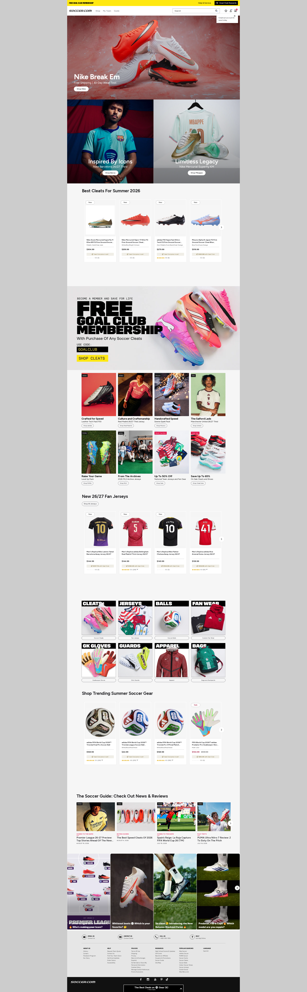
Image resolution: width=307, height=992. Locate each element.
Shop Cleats (153, 328)
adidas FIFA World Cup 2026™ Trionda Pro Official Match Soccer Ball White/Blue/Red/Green (169, 743)
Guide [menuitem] (116, 11)
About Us (86, 948)
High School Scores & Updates (165, 951)
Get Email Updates (113, 958)
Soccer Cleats (98, 638)
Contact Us (110, 953)
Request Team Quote (114, 951)
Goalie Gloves (183, 969)
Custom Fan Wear (208, 638)
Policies (134, 948)
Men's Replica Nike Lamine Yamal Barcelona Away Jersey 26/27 (100, 553)
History (85, 951)
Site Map (158, 962)
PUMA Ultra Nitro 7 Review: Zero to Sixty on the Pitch (216, 839)
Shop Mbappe (197, 173)
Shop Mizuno (160, 426)
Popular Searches (186, 948)
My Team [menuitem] (107, 11)
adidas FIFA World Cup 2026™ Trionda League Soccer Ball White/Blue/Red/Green (134, 743)
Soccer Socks (183, 958)
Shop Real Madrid (126, 426)
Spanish (206, 951)
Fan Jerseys (135, 638)
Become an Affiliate (161, 956)
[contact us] (83, 983)
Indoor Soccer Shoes (186, 965)
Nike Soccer (183, 951)
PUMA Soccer (183, 956)
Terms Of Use (135, 951)
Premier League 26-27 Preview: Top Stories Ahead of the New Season (94, 839)
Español (134, 960)
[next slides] (230, 823)
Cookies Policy (136, 967)
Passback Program (89, 956)
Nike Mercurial (184, 972)
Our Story (86, 958)
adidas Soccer (184, 953)
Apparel (171, 680)
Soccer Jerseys (184, 967)
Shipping (134, 953)
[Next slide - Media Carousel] (237, 888)
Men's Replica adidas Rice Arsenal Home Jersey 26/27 (203, 553)
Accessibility (111, 962)
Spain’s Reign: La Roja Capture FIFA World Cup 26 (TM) (174, 839)
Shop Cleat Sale (198, 483)
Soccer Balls (172, 638)
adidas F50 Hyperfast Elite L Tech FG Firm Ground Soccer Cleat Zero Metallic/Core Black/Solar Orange (169, 241)
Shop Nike (81, 89)
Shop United (197, 426)
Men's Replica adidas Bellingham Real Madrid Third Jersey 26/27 (135, 553)
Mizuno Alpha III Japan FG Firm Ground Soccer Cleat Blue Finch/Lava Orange (204, 241)
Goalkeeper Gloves (98, 680)
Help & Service (204, 3)
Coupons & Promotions (163, 958)
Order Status (111, 960)
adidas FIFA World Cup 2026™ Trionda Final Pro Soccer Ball (99, 743)
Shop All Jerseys (90, 504)
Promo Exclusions (137, 972)
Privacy (133, 956)
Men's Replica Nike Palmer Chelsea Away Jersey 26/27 (168, 553)
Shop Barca (110, 173)
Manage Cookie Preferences (140, 969)
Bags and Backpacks (208, 680)
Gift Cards (158, 953)
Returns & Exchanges (138, 958)
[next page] (221, 227)
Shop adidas (87, 426)
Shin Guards (135, 680)
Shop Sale (159, 483)
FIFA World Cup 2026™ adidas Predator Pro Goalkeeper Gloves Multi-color (205, 743)
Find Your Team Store (114, 956)
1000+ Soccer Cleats (78, 3)
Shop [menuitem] (98, 11)
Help (109, 948)
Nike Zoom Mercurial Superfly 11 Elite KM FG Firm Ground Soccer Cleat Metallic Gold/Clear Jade (100, 241)
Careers (85, 953)
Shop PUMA (87, 483)
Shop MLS (123, 483)
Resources (159, 948)
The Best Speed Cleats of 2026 (134, 837)
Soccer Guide (159, 960)
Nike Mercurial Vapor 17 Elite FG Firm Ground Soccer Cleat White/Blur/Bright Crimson (135, 241)
